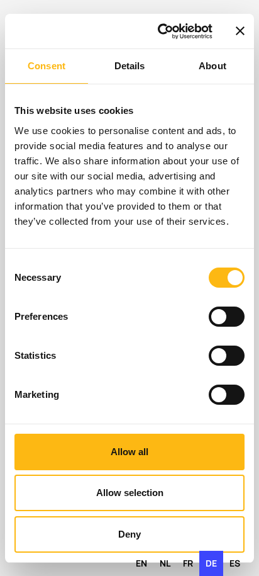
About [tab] (212, 65)
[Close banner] (240, 30)
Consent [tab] (46, 65)
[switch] (227, 317)
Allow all (129, 451)
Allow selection (129, 492)
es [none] (234, 563)
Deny (129, 534)
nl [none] (165, 563)
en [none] (141, 563)
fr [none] (188, 563)
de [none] (211, 563)
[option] (141, 563)
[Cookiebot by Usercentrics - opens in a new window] (160, 31)
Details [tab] (129, 65)
